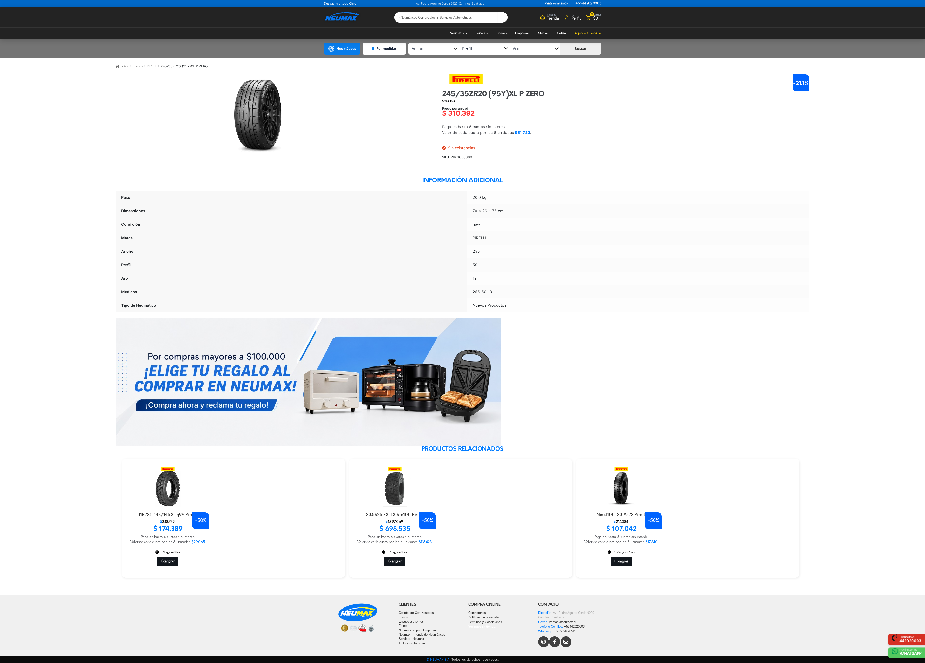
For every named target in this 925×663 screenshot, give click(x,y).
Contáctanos (477, 613)
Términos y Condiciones (485, 622)
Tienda (138, 66)
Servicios (482, 33)
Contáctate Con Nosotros (416, 613)
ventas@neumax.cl (557, 3)
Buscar (581, 48)
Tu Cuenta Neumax (412, 643)
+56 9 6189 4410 (565, 631)
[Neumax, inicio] (342, 17)
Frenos (502, 33)
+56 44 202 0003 (588, 3)
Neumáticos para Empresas (418, 630)
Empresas (522, 33)
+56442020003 (574, 626)
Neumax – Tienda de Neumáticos (422, 634)
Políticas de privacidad (484, 617)
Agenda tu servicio (588, 33)
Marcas (543, 33)
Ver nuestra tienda (481, 626)
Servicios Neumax (411, 639)
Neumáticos (458, 33)
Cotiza (561, 33)
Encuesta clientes (411, 621)
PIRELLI (152, 66)
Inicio (125, 66)
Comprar (168, 561)
